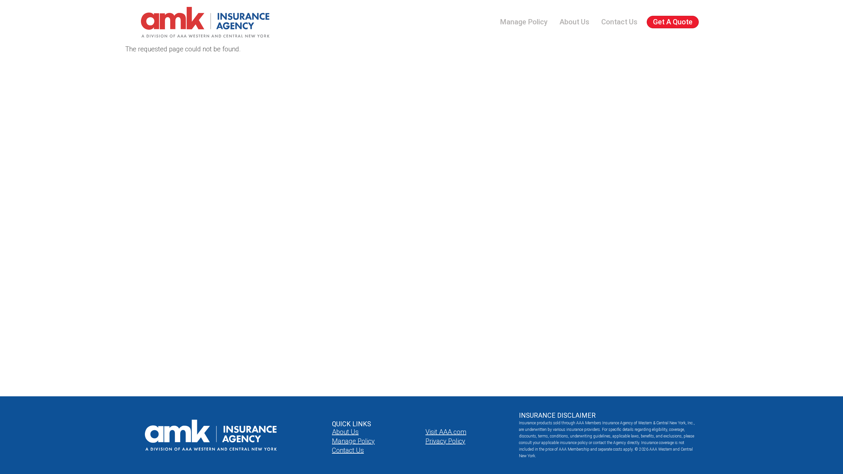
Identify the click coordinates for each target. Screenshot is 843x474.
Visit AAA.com (445, 432)
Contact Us (619, 22)
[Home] (205, 22)
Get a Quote (673, 22)
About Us (574, 22)
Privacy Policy (445, 441)
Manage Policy (524, 22)
